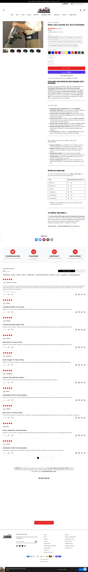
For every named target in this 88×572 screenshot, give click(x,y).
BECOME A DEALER (72, 14)
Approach (7, 275)
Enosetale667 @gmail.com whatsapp (42, 275)
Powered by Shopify (44, 561)
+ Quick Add (12, 500)
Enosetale (31, 275)
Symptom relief (74, 275)
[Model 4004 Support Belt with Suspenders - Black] (4, 507)
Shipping (50, 32)
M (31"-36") (70, 38)
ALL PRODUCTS (55, 22)
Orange (72, 52)
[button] (51, 28)
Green (79, 52)
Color (52, 50)
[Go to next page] (52, 458)
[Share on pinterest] (81, 295)
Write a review (66, 271)
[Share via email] (47, 239)
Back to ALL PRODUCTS (45, 522)
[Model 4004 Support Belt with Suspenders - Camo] (10, 509)
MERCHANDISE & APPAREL (46, 14)
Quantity (51, 61)
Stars (49, 56)
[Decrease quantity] (74, 569)
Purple (59, 52)
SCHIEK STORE (56, 14)
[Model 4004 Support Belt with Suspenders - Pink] (11, 507)
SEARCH (67, 534)
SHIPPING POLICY (69, 543)
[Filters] (80, 271)
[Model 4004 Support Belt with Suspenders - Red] (8, 507)
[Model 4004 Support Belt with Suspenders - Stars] (12, 509)
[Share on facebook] (76, 295)
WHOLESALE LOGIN (69, 539)
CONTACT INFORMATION (70, 537)
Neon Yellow (66, 52)
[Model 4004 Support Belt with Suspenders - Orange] (17, 507)
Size (49, 35)
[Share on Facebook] (36, 239)
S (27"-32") (61, 38)
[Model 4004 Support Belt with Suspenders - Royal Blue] (6, 507)
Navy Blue (69, 52)
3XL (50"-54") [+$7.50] (75, 42)
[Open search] (77, 271)
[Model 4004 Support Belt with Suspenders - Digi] (14, 509)
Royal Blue (52, 52)
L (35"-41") (78, 38)
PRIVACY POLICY (68, 541)
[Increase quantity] (76, 569)
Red (56, 52)
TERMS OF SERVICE (69, 545)
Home (49, 22)
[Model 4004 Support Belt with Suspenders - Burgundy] (19, 507)
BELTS (17, 14)
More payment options (66, 75)
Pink (62, 52)
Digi (52, 56)
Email (24, 275)
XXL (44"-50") (62, 42)
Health (52, 275)
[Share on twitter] (79, 295)
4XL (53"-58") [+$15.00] (55, 45)
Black (49, 52)
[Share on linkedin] (84, 295)
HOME (12, 14)
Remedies (64, 275)
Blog (13, 275)
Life (58, 275)
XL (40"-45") (52, 42)
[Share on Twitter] (40, 239)
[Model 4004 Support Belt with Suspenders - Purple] (9, 507)
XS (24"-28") (52, 38)
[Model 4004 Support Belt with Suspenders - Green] (21, 507)
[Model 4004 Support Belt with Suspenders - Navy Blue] (15, 507)
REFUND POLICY (68, 548)
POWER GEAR (36, 14)
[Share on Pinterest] (44, 239)
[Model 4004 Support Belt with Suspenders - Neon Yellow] (13, 507)
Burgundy (76, 52)
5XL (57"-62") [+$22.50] (71, 45)
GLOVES (23, 14)
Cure (18, 275)
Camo (82, 52)
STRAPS (29, 14)
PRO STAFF (64, 14)
